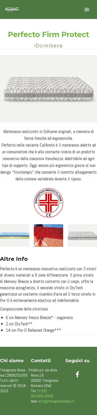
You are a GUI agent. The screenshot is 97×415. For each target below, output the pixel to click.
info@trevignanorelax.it (56, 401)
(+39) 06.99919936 (42, 393)
